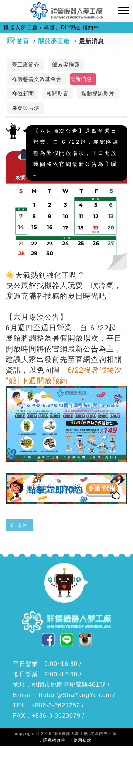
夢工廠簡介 (26, 65)
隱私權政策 (54, 740)
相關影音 (58, 93)
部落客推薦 (66, 65)
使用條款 (82, 740)
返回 (21, 525)
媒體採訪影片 (98, 93)
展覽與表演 (26, 108)
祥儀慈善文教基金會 (37, 79)
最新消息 (81, 79)
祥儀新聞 (23, 93)
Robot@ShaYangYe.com (74, 695)
